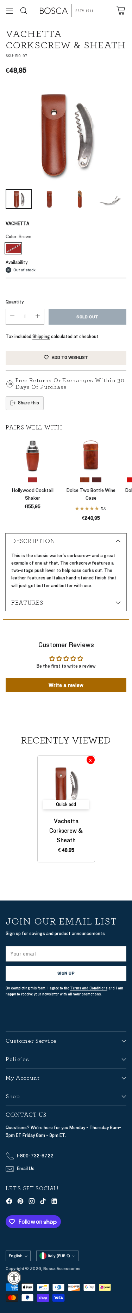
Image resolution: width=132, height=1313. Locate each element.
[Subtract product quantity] (12, 316)
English (16, 1255)
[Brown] (13, 248)
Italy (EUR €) (59, 1255)
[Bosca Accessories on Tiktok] (43, 1202)
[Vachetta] (66, 133)
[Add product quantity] (37, 316)
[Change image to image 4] (110, 199)
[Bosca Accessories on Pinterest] (20, 1202)
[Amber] (84, 479)
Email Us (25, 1169)
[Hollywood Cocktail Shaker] (33, 455)
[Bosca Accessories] (66, 10)
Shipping (41, 336)
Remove (91, 760)
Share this (28, 403)
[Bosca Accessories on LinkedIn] (54, 1202)
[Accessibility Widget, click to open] (14, 1278)
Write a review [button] (66, 685)
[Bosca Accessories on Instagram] (31, 1202)
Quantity (15, 302)
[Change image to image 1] (19, 199)
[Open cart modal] (120, 11)
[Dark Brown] (96, 479)
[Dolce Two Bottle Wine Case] (91, 455)
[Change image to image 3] (80, 199)
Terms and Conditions (88, 988)
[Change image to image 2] (49, 199)
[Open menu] (9, 11)
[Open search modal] (23, 11)
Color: (18, 237)
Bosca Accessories (62, 1268)
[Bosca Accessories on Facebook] (9, 1202)
